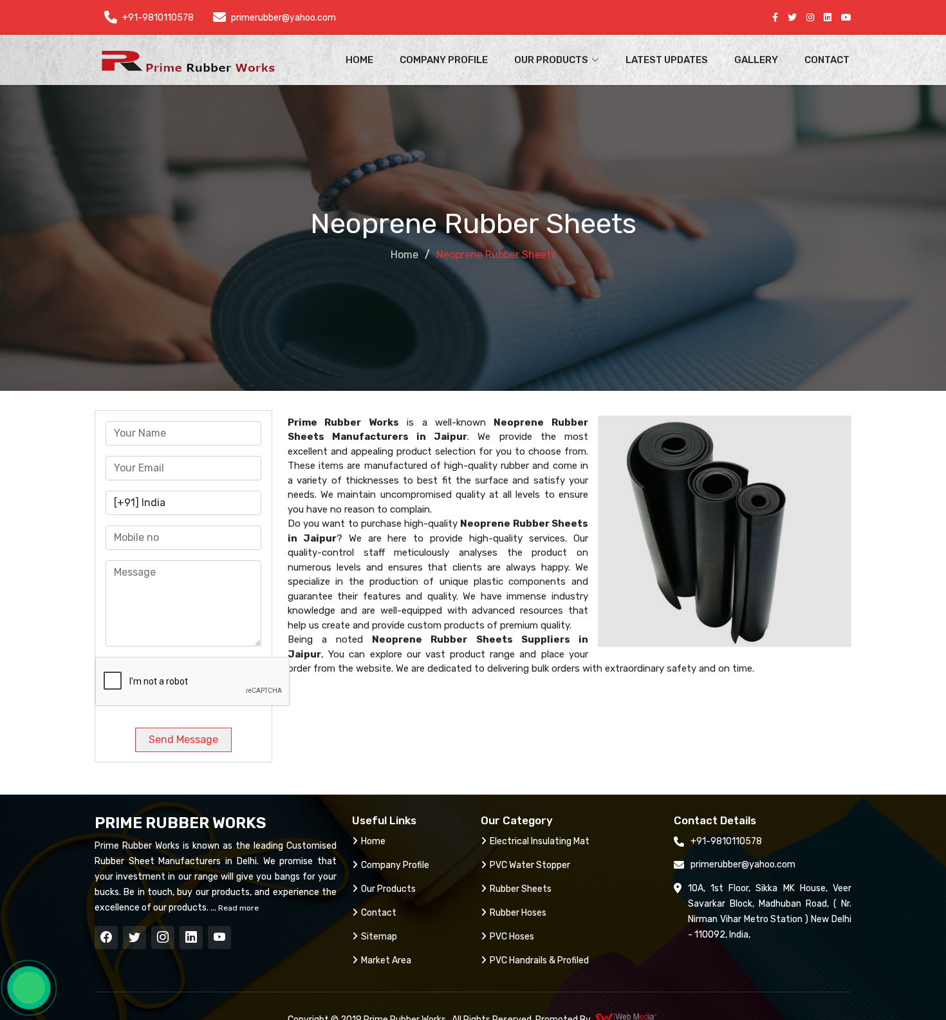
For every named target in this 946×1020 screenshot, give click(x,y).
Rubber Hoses (518, 913)
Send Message (183, 739)
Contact (826, 60)
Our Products (388, 889)
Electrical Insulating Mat (539, 841)
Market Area (386, 960)
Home (359, 60)
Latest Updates (667, 60)
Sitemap (379, 936)
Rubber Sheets (521, 889)
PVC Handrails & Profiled (539, 960)
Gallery (756, 60)
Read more (237, 907)
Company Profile (444, 60)
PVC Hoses (512, 936)
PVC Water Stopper (530, 865)
